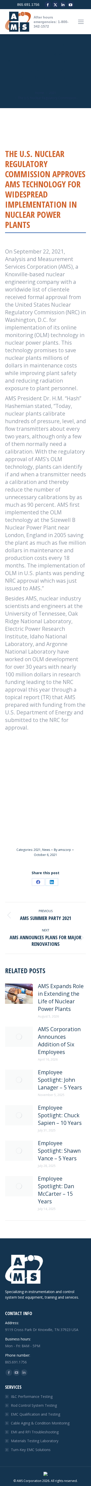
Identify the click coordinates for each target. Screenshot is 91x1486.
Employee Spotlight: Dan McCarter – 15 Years (56, 1190)
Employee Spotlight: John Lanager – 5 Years (60, 1080)
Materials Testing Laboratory (34, 1440)
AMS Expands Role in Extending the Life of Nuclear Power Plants (61, 997)
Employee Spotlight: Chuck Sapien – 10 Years (60, 1115)
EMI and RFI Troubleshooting (35, 1432)
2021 (37, 850)
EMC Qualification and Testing (35, 1414)
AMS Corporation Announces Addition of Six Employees (59, 1040)
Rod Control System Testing (34, 1405)
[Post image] (19, 994)
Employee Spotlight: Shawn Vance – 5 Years (59, 1151)
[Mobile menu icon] (81, 22)
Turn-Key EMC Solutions (31, 1449)
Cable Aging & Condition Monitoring (40, 1423)
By (62, 850)
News (46, 850)
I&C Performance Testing (32, 1396)
